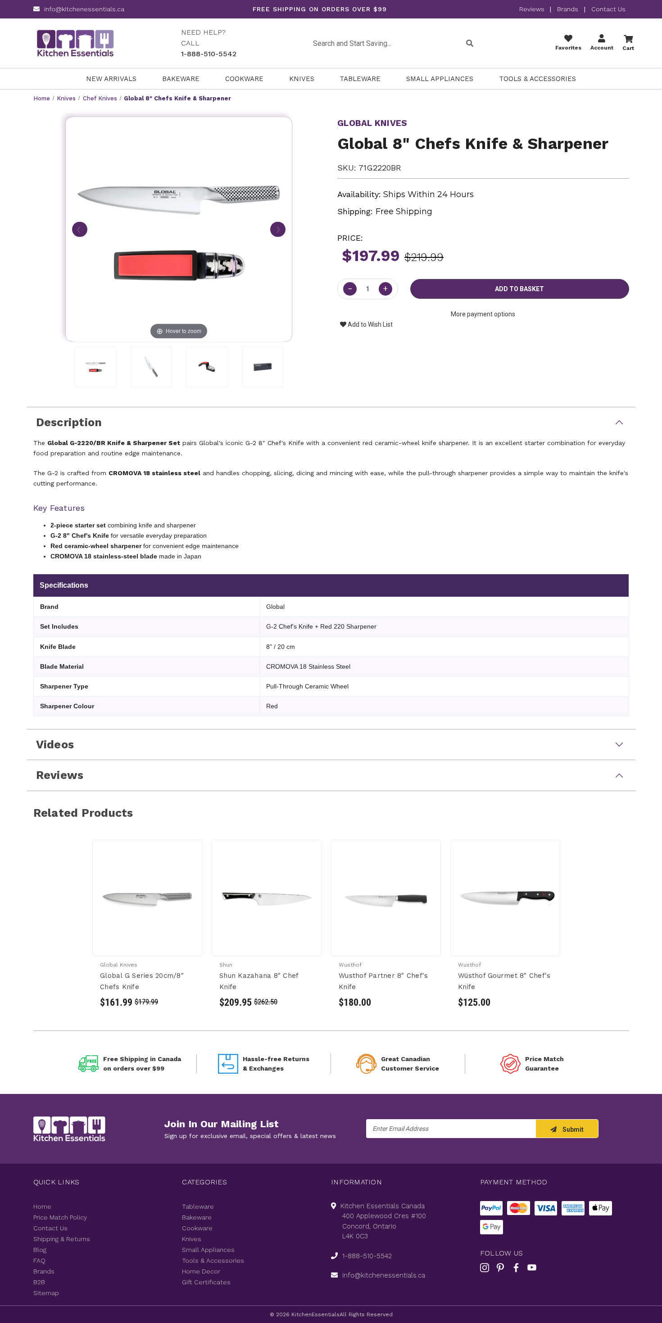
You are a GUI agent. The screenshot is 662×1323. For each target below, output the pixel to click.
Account (601, 48)
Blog (39, 1249)
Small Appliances (439, 79)
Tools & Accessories (537, 79)
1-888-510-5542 (208, 54)
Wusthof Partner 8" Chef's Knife (383, 981)
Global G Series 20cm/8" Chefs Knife (142, 981)
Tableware (360, 79)
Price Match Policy (60, 1217)
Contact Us (608, 9)
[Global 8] (95, 366)
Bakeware (181, 79)
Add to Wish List (369, 324)
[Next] (278, 228)
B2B (39, 1282)
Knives (301, 79)
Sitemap (46, 1292)
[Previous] (79, 228)
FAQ (39, 1260)
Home (42, 1206)
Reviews (532, 9)
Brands (567, 9)
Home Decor (201, 1271)
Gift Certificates (206, 1282)
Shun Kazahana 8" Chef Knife (258, 981)
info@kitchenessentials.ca (84, 9)
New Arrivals (111, 79)
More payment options (483, 314)
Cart (628, 48)
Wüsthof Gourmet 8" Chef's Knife (504, 981)
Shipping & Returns (61, 1238)
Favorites (568, 48)
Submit (572, 1129)
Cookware (244, 79)
